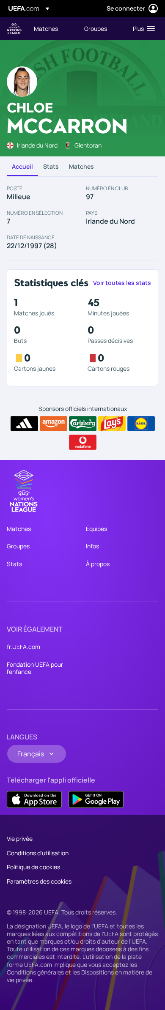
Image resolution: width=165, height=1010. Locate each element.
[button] (142, 28)
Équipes (96, 529)
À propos (98, 564)
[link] (45, 28)
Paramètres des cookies (39, 881)
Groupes (18, 546)
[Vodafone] (82, 442)
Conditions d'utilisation (38, 853)
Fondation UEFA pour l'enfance (35, 668)
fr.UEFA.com (23, 647)
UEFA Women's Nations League (14, 28)
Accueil (22, 166)
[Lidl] (141, 423)
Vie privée (20, 839)
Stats (51, 166)
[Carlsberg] (82, 423)
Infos (92, 546)
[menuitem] (51, 28)
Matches (81, 166)
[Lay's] (112, 423)
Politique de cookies (33, 867)
